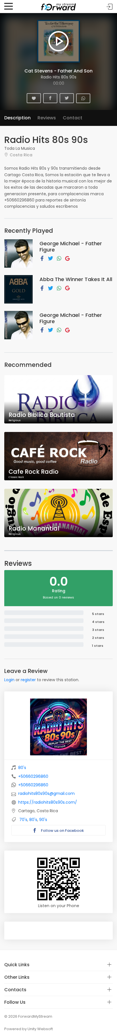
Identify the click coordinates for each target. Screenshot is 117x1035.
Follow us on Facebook (62, 830)
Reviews (46, 118)
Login (9, 680)
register (28, 680)
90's (43, 819)
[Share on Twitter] (50, 258)
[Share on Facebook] (42, 258)
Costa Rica (21, 155)
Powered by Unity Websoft (28, 1029)
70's (23, 819)
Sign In (109, 6)
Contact (72, 118)
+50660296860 (33, 776)
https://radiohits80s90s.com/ (47, 802)
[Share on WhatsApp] (59, 258)
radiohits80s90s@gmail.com (46, 793)
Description (17, 118)
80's (22, 767)
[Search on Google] (67, 258)
